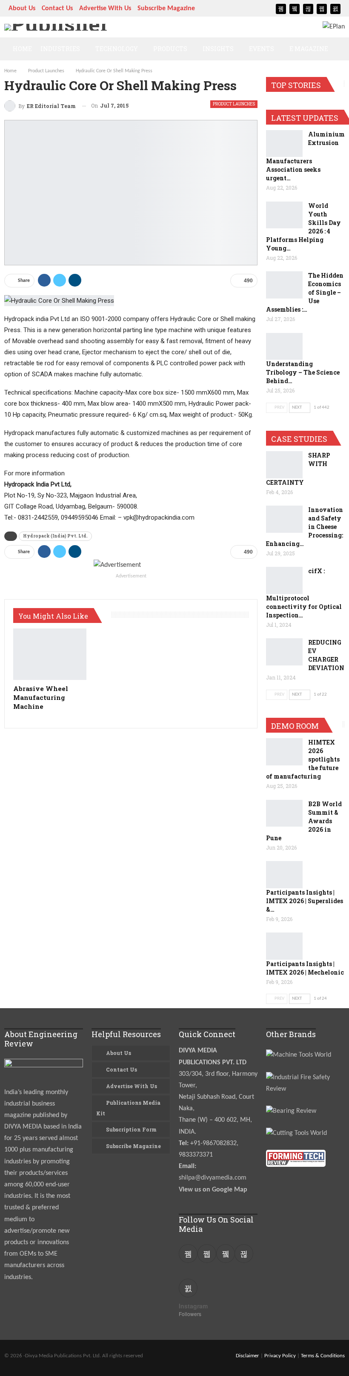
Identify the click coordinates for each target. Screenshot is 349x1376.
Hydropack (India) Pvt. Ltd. (55, 536)
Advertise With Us (105, 8)
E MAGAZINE (308, 49)
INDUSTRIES (60, 49)
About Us (22, 8)
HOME (22, 49)
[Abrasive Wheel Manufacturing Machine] (49, 654)
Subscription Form (131, 1129)
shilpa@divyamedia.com (213, 1177)
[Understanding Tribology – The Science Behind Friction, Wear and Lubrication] (284, 346)
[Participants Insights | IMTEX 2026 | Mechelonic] (284, 946)
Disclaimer (247, 1356)
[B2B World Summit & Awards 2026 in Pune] (284, 813)
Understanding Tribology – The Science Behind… (303, 372)
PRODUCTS (170, 49)
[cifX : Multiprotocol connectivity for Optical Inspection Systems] (284, 580)
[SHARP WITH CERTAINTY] (284, 464)
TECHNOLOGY (116, 49)
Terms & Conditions (323, 1356)
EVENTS (261, 49)
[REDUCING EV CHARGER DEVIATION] (284, 651)
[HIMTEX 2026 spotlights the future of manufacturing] (284, 751)
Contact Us (57, 8)
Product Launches (234, 104)
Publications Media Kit (128, 1108)
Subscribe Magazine (166, 8)
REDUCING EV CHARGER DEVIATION (326, 655)
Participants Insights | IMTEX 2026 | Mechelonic (305, 968)
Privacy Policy (280, 1356)
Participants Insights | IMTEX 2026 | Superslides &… (304, 900)
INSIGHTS (218, 49)
